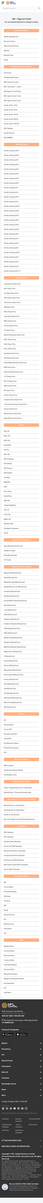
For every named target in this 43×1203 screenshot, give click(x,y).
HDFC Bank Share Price (12, 298)
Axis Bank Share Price (11, 353)
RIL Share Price (9, 390)
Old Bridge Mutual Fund (12, 628)
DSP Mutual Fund (10, 707)
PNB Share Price (9, 367)
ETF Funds (7, 560)
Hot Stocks (7, 73)
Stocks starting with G (11, 178)
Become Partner (9, 41)
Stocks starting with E (11, 169)
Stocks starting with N (11, 211)
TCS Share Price (9, 376)
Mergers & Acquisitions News (14, 979)
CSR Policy (5, 1130)
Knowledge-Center (10, 775)
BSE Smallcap (9, 459)
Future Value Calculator (12, 869)
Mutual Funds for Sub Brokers (14, 805)
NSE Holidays (8, 128)
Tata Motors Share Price (12, 284)
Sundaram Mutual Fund (12, 591)
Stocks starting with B (11, 155)
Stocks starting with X (11, 257)
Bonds (6, 60)
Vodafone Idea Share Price (13, 400)
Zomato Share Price (11, 326)
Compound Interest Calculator (14, 855)
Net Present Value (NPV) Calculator (16, 865)
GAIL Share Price (9, 344)
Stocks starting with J (11, 192)
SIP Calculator (9, 837)
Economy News (9, 951)
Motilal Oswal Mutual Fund (13, 638)
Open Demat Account (11, 46)
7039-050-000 (19, 1016)
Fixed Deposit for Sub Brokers (14, 810)
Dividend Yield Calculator (12, 841)
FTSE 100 (7, 514)
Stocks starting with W (11, 252)
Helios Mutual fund (10, 614)
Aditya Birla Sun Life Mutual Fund (15, 587)
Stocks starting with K (11, 197)
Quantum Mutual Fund (11, 619)
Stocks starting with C (11, 160)
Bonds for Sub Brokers (12, 815)
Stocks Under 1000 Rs (11, 124)
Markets (7, 50)
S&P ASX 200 (8, 524)
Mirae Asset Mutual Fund (12, 670)
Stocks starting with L (11, 201)
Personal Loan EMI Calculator (14, 860)
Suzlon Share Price (10, 395)
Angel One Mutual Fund (12, 642)
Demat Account (9, 915)
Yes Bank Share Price (11, 293)
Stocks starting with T (11, 238)
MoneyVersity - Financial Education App (17, 792)
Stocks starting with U (11, 243)
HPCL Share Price (10, 349)
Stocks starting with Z (11, 266)
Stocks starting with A (11, 151)
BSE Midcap (8, 463)
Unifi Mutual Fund (10, 688)
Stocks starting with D (11, 164)
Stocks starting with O (11, 215)
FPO (5, 752)
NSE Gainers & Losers (11, 82)
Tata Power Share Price (12, 302)
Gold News (7, 992)
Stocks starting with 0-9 (12, 271)
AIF (5, 882)
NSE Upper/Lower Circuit (12, 96)
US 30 (6, 533)
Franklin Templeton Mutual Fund (15, 624)
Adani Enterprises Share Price (14, 335)
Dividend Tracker (9, 551)
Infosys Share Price (10, 409)
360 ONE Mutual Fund (11, 684)
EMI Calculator (9, 832)
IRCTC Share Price (10, 381)
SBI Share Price (9, 307)
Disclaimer (5, 1119)
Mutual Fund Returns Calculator (15, 851)
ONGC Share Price (10, 386)
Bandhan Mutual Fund (11, 596)
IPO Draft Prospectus (11, 748)
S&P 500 (7, 500)
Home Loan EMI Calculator (13, 846)
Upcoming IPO (9, 725)
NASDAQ (7, 482)
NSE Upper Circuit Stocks (12, 91)
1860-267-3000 (7, 1016)
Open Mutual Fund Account (13, 546)
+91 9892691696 (8, 1022)
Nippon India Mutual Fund (12, 573)
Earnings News (9, 983)
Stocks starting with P (11, 220)
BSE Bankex (8, 473)
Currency (7, 901)
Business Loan (9, 924)
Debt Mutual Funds (10, 555)
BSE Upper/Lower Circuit (12, 100)
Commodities (8, 887)
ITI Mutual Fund (9, 656)
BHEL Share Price (10, 312)
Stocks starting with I (11, 188)
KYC (5, 933)
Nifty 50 (6, 431)
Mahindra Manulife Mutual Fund (15, 647)
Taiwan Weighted (10, 505)
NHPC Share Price (10, 321)
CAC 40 (6, 510)
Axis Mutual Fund (10, 605)
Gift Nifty (7, 477)
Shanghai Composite (11, 528)
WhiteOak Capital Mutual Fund (14, 582)
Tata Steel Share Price (11, 316)
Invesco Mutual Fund (11, 679)
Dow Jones (8, 491)
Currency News (9, 960)
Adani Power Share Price (12, 413)
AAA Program (9, 765)
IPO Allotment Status (11, 743)
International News (10, 965)
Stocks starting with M (11, 206)
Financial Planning (10, 891)
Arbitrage (7, 896)
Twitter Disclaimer (34, 1119)
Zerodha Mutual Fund (11, 693)
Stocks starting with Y (11, 262)
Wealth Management (11, 37)
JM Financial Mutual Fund (12, 698)
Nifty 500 (7, 440)
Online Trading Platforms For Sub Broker (18, 788)
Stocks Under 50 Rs (10, 110)
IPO (5, 720)
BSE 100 (7, 454)
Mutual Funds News (10, 974)
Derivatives (8, 928)
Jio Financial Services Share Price (15, 404)
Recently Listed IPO (10, 734)
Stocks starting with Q (11, 225)
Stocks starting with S (11, 234)
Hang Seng (7, 496)
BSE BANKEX (8, 138)
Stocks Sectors (9, 133)
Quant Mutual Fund (10, 577)
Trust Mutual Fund (10, 610)
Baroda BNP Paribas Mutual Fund (15, 601)
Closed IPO (7, 739)
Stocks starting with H (11, 183)
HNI (5, 905)
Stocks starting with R (11, 229)
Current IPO (8, 729)
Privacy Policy (33, 1124)
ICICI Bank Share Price (11, 358)
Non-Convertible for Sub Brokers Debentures (19, 819)
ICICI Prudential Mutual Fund (13, 675)
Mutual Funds (8, 55)
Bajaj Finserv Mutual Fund (13, 651)
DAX (5, 487)
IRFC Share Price (9, 288)
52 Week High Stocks (11, 77)
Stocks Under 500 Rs (11, 119)
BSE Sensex (8, 468)
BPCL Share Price (10, 339)
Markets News (9, 946)
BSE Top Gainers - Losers (12, 87)
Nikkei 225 (7, 519)
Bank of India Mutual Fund (13, 702)
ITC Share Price (9, 330)
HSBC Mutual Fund (10, 633)
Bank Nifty (7, 445)
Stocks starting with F (11, 174)
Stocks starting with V (11, 248)
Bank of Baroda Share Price (13, 372)
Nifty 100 (7, 436)
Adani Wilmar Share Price (13, 418)
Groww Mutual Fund (11, 661)
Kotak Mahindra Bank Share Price (15, 363)
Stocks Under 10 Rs (10, 105)
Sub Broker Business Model (13, 770)
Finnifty (6, 450)
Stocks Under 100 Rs (11, 114)
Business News (9, 955)
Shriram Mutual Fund (11, 665)
